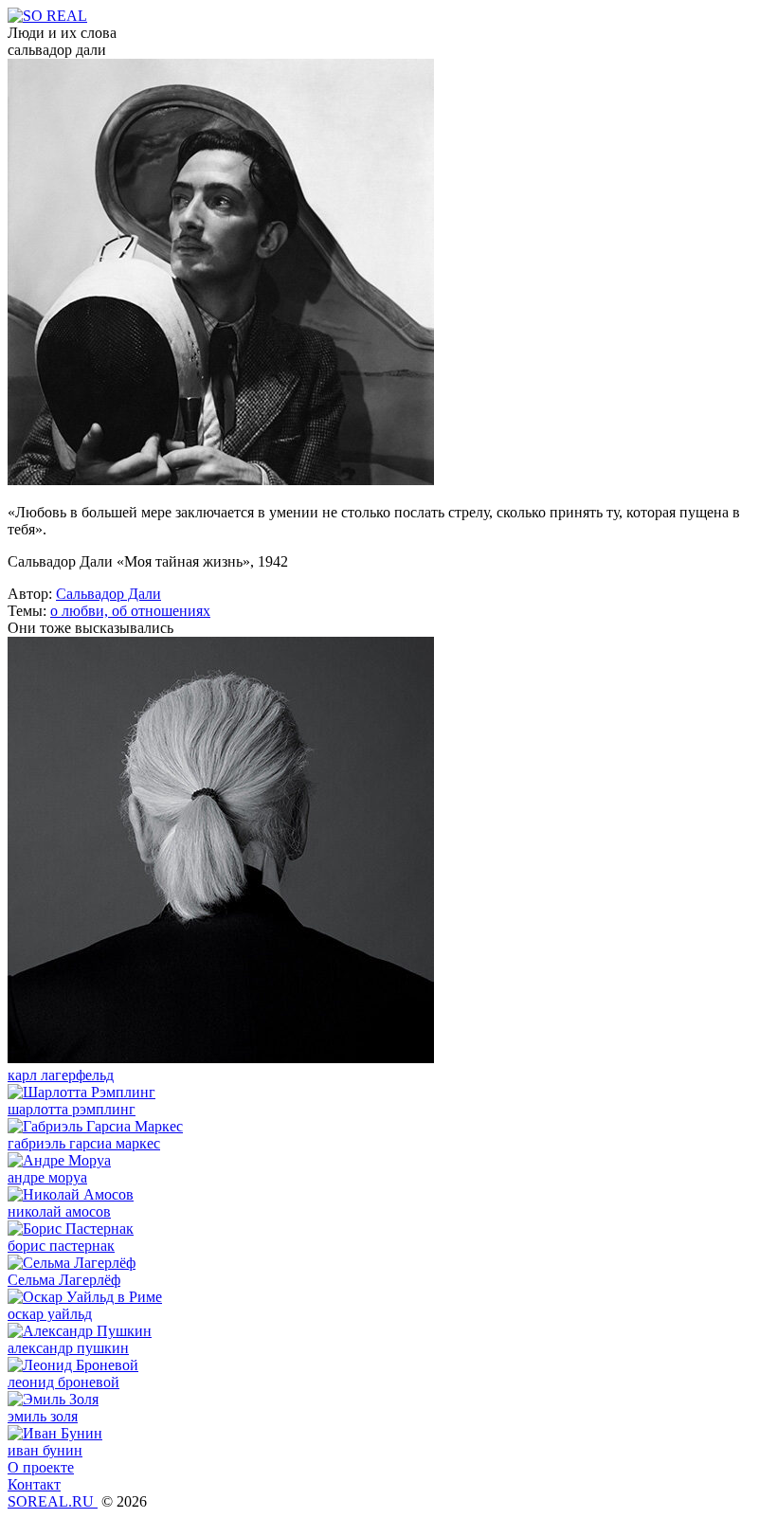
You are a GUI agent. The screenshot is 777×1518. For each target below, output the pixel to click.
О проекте (41, 1467)
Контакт (34, 1484)
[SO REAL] (47, 16)
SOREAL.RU (53, 1501)
